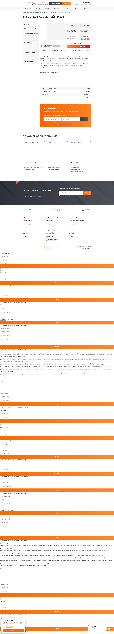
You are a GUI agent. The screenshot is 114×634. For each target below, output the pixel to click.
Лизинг (48, 235)
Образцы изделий (77, 50)
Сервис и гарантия (51, 240)
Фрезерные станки (28, 61)
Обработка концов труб (30, 28)
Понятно (13, 630)
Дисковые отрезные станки (54, 166)
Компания (25, 230)
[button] (90, 8)
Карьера (25, 236)
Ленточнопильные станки (54, 167)
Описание (44, 50)
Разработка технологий (52, 239)
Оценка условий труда (86, 248)
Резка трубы (27, 42)
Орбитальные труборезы (53, 169)
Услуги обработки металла (53, 237)
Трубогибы (27, 24)
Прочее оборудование (29, 52)
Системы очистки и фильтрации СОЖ (80, 166)
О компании (26, 232)
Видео (88, 50)
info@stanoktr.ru (76, 2)
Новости (71, 232)
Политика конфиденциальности (84, 246)
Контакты (71, 233)
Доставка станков (50, 233)
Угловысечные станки (29, 169)
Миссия (25, 233)
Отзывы (71, 236)
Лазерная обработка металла (29, 47)
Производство (50, 236)
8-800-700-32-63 (85, 2)
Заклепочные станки (75, 169)
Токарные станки (28, 56)
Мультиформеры (75, 167)
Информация (72, 230)
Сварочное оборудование (77, 171)
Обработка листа (28, 37)
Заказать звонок (55, 3)
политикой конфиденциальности (65, 124)
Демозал (66, 3)
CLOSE (1, 381)
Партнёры (25, 235)
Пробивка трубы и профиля (31, 33)
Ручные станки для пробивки (31, 166)
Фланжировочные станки (77, 172)
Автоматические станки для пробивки (33, 167)
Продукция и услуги (51, 230)
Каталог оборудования (52, 232)
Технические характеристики (59, 50)
